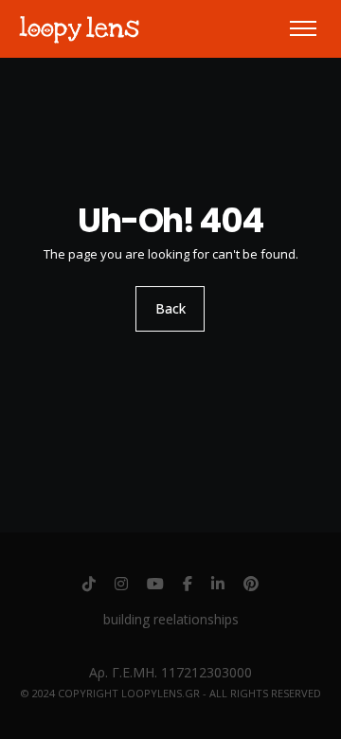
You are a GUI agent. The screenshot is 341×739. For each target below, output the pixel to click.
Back (170, 308)
